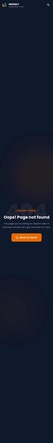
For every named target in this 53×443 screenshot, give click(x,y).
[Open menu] (48, 5)
